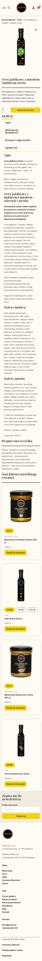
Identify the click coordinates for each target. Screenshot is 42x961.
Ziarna (5, 883)
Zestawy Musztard (11, 880)
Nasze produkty (9, 899)
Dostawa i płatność (11, 945)
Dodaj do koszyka (25, 110)
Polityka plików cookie (12, 950)
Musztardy (7, 871)
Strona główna (8, 20)
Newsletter (7, 906)
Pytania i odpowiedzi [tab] (17, 140)
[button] (4, 8)
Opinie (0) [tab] (11, 148)
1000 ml (32, 610)
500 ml (21, 610)
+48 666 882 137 (10, 928)
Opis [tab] (8, 122)
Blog (4, 909)
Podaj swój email (9, 805)
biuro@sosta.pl (9, 925)
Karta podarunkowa (11, 902)
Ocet (19, 20)
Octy (4, 874)
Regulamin (7, 955)
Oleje (4, 877)
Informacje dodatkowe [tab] (12, 131)
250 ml (10, 610)
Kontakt (5, 912)
